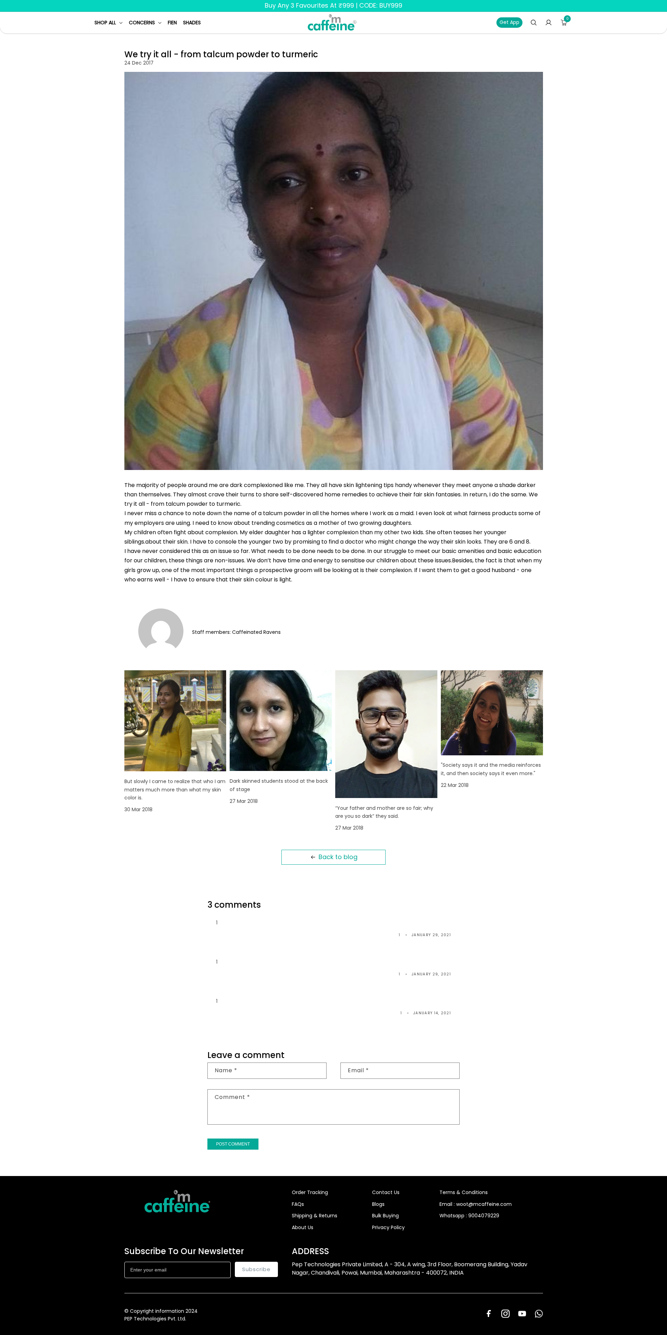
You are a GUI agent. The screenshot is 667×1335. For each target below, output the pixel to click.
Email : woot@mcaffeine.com (475, 1204)
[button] (108, 23)
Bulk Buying (385, 1215)
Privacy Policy (388, 1227)
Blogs (378, 1204)
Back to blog (338, 857)
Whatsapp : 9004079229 (469, 1215)
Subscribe (256, 1269)
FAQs (298, 1204)
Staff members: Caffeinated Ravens (236, 632)
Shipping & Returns (314, 1215)
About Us (302, 1227)
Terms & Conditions (463, 1192)
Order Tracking (310, 1192)
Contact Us (386, 1192)
